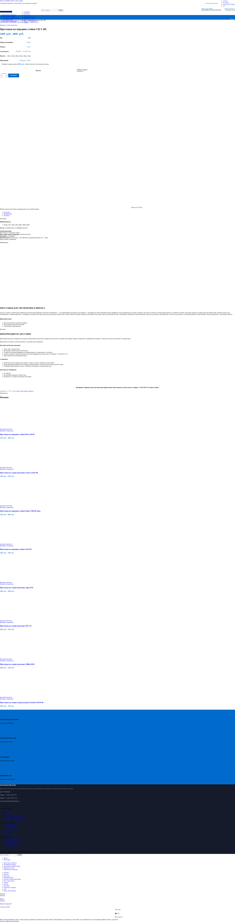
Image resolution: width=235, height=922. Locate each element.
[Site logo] (12, 15)
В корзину (13, 75)
